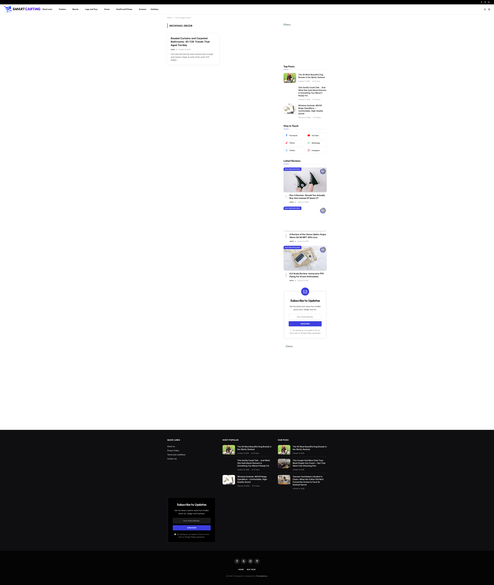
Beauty (75, 9)
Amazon (142, 9)
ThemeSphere (261, 576)
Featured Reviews (292, 169)
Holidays (154, 9)
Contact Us (172, 459)
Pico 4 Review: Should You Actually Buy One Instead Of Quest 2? (307, 196)
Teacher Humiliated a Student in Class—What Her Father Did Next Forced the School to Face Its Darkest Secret (308, 480)
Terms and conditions (176, 455)
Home (106, 9)
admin (173, 49)
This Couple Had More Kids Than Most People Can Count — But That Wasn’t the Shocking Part (309, 463)
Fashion (62, 9)
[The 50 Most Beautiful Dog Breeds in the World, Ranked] (290, 78)
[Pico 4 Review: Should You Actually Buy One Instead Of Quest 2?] (305, 179)
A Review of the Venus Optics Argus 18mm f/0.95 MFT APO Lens (307, 235)
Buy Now (251, 569)
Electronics (47, 9)
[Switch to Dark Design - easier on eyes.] (485, 9)
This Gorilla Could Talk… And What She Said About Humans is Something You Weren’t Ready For (312, 91)
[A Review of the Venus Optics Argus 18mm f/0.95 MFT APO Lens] (305, 219)
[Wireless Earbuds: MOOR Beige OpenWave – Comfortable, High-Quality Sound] (290, 109)
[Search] (489, 9)
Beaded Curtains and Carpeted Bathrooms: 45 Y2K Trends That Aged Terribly (190, 42)
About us (171, 446)
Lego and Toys (91, 9)
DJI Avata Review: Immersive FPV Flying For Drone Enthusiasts (306, 275)
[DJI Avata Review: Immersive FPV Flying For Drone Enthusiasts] (305, 258)
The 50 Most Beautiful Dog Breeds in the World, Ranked (311, 76)
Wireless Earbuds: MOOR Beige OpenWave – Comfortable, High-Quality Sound (310, 109)
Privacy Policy (306, 333)
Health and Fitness (124, 9)
